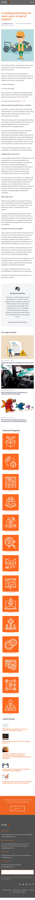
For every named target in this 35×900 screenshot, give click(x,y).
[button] (31, 2)
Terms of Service (5, 878)
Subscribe (24, 890)
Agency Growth (10, 612)
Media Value (10, 673)
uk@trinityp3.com (7, 857)
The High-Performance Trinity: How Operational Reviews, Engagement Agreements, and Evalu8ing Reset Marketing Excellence (16, 756)
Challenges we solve (10, 592)
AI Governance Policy (19, 892)
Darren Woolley (8, 23)
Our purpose (10, 450)
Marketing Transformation (10, 653)
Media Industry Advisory (11, 531)
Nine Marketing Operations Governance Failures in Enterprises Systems (15, 729)
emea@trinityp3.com (8, 867)
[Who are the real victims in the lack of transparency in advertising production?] (17, 405)
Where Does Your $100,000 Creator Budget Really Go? (16, 742)
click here (23, 101)
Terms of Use (16, 890)
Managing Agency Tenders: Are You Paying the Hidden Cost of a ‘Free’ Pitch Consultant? (17, 782)
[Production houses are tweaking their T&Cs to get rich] (17, 347)
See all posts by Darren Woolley (17, 322)
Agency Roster (11, 490)
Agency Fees (10, 470)
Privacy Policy (28, 877)
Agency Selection (10, 632)
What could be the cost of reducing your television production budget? (14, 393)
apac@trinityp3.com (8, 848)
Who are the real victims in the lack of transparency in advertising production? (14, 420)
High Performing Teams (10, 511)
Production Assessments (23, 23)
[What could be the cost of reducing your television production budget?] (17, 377)
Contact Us (17, 872)
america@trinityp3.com (9, 836)
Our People (10, 713)
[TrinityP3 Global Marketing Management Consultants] (5, 2)
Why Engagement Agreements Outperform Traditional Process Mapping (16, 769)
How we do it (10, 571)
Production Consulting (10, 693)
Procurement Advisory (10, 551)
